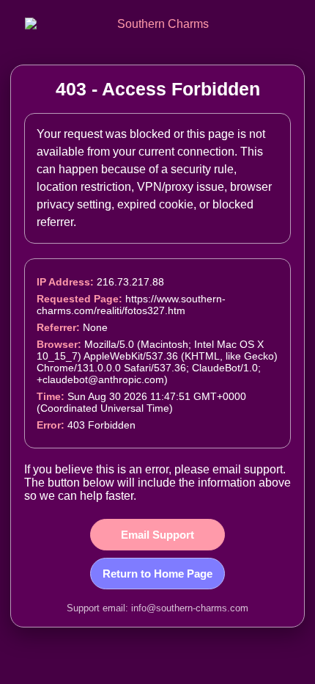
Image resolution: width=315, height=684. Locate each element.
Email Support (157, 534)
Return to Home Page (157, 573)
